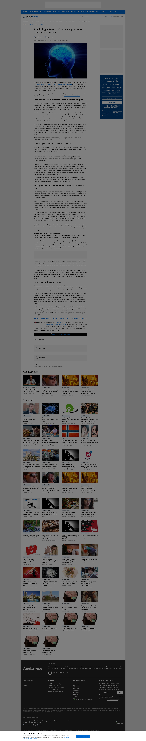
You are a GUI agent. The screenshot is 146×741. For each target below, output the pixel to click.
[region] (73, 736)
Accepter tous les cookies (83, 736)
